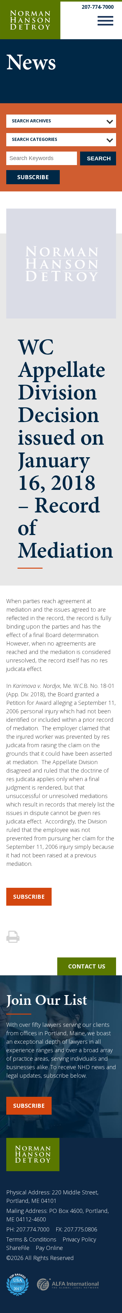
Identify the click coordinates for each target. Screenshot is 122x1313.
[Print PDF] (13, 937)
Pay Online (49, 1247)
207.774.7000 (32, 1229)
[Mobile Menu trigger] (105, 22)
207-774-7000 (98, 6)
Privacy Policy (79, 1239)
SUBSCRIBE (33, 177)
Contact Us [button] (86, 966)
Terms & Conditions (32, 1239)
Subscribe (29, 896)
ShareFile (17, 1247)
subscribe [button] (29, 1105)
